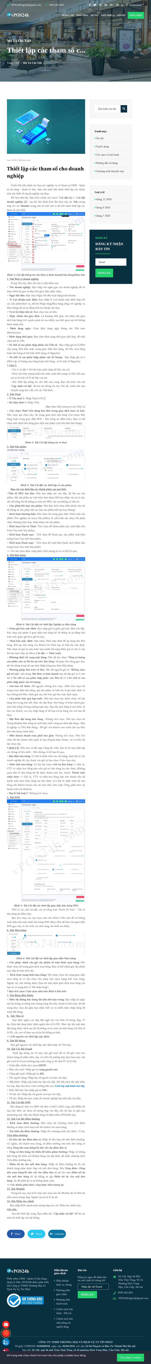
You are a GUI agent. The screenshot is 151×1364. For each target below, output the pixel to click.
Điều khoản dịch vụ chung (64, 1282)
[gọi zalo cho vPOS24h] (6, 1342)
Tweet (38, 1233)
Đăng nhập (136, 15)
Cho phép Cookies (130, 1357)
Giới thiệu (107, 15)
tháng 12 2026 (103, 199)
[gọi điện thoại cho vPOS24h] (6, 1333)
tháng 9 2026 (103, 207)
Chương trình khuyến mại (110, 171)
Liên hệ (121, 15)
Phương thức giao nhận (63, 1292)
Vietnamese (135, 5)
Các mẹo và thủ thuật (107, 154)
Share (17, 1233)
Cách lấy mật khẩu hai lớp (69, 1085)
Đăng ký (87, 1294)
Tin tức (94, 15)
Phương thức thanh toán (63, 1301)
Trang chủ (68, 15)
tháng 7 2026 (103, 215)
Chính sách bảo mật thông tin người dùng (64, 1322)
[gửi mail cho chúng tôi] (6, 1324)
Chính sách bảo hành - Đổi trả (64, 1311)
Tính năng (82, 15)
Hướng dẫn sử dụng (107, 162)
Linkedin (59, 1233)
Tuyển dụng (102, 146)
